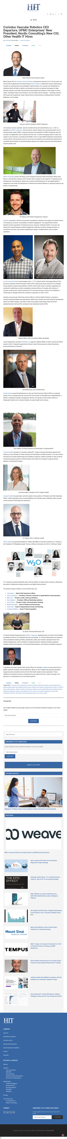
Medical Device (49, 689)
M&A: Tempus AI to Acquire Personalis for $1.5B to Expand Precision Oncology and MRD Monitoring (46, 946)
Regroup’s (34, 635)
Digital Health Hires (13, 687)
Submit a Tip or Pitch (33, 765)
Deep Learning (49, 685)
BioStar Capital (35, 84)
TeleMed (45, 667)
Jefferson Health (20, 689)
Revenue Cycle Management (13, 1078)
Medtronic (12, 691)
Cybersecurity (40, 685)
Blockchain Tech (10, 1085)
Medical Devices (58, 689)
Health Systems (11, 689)
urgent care (35, 693)
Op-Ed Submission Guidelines (11, 1048)
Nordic (17, 691)
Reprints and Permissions (10, 1044)
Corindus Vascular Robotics (24, 81)
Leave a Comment (25, 40)
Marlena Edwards (12, 604)
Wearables (8, 1091)
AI (11, 685)
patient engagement (45, 691)
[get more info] (62, 14)
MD (44, 689)
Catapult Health (8, 496)
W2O (5, 582)
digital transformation (25, 687)
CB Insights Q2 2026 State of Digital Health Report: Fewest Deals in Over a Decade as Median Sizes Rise (46, 913)
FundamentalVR (8, 452)
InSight (28, 635)
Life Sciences (28, 689)
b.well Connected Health (10, 281)
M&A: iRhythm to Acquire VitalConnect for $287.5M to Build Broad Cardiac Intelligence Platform (44, 896)
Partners (30, 691)
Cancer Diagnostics (21, 685)
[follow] (51, 14)
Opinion (5, 1064)
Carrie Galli (10, 607)
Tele (16, 693)
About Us (5, 1033)
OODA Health (7, 542)
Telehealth (9, 1089)
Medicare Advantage (11, 1103)
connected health (32, 685)
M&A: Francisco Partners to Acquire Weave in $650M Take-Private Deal (27, 852)
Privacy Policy (50, 1130)
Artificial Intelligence (11, 1083)
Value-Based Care (8, 1099)
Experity (5, 220)
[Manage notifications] (63, 1135)
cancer (14, 685)
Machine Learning (37, 689)
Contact (5, 1051)
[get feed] (48, 14)
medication (6, 691)
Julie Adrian (10, 593)
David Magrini (11, 600)
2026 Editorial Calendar (9, 1036)
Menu (35, 20)
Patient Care (36, 691)
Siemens (12, 693)
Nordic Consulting (8, 176)
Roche (53, 691)
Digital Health (7, 1081)
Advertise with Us (8, 1040)
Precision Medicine (11, 1087)
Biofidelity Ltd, (25, 342)
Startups (5, 1095)
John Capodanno (12, 595)
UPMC (19, 693)
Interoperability (10, 1074)
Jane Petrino (11, 602)
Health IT (55, 687)
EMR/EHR (8, 1072)
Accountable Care (10, 1101)
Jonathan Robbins (12, 609)
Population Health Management (14, 1076)
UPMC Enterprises (16, 130)
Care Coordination (11, 1070)
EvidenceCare (7, 393)
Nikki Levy (10, 598)
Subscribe (6, 1055)
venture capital (43, 693)
